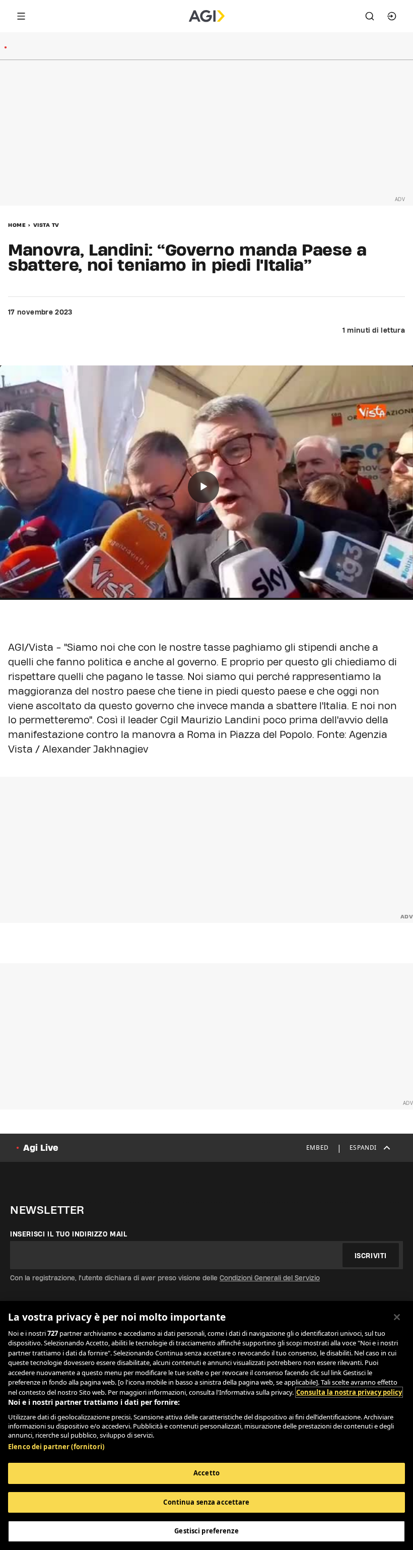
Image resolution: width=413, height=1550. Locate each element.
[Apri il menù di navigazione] (21, 16)
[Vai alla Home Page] (207, 16)
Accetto (206, 1472)
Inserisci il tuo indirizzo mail (68, 1234)
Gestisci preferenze (206, 1530)
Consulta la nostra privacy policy (349, 1392)
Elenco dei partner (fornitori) (56, 1446)
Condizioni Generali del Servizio (270, 1278)
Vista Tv (46, 224)
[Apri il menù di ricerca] (370, 16)
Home (17, 224)
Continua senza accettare (206, 1502)
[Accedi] (392, 16)
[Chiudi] (397, 1317)
